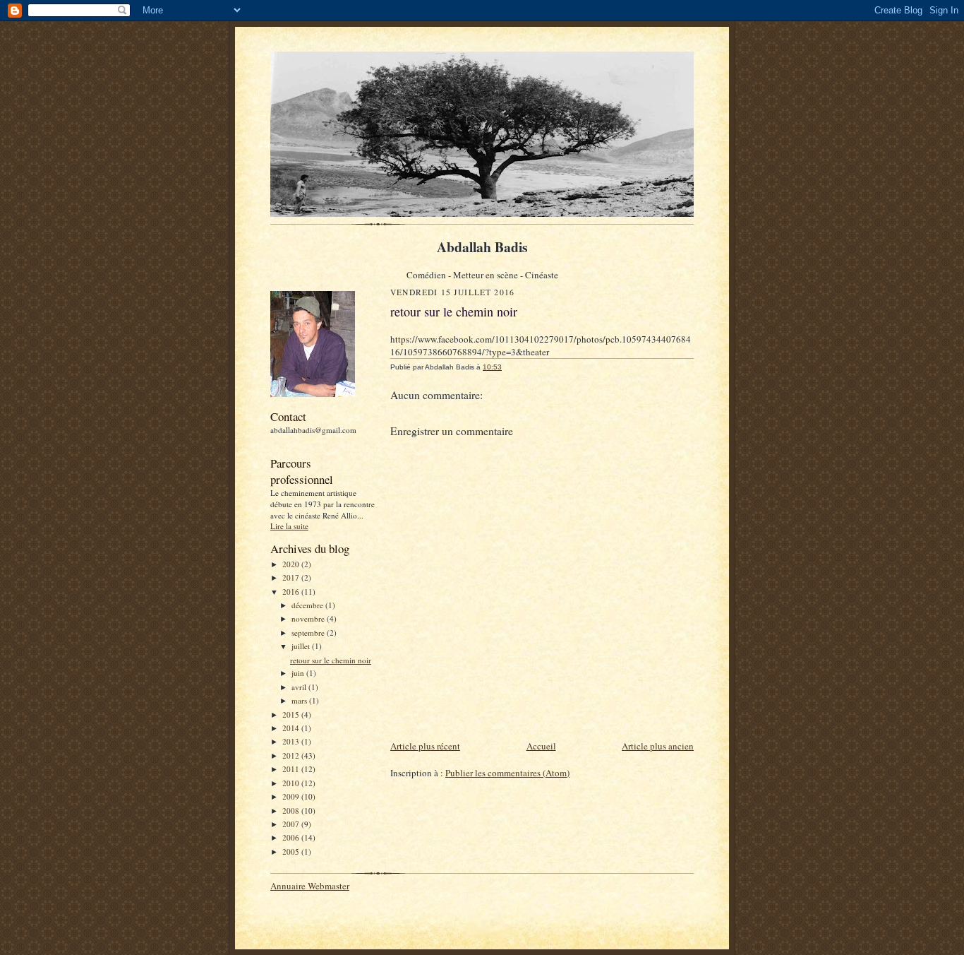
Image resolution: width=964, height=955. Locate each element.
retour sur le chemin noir (330, 660)
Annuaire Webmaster (309, 885)
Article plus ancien (658, 746)
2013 (291, 741)
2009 (291, 796)
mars (300, 700)
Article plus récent (425, 746)
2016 (291, 591)
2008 (291, 810)
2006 (291, 837)
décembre (308, 605)
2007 (291, 824)
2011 (291, 769)
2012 (291, 755)
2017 (291, 577)
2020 (291, 564)
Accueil (541, 746)
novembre (309, 618)
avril (299, 687)
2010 (291, 783)
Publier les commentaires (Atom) (507, 772)
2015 (291, 714)
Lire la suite (289, 526)
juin (298, 673)
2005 (291, 851)
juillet (301, 646)
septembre (309, 632)
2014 (291, 728)
